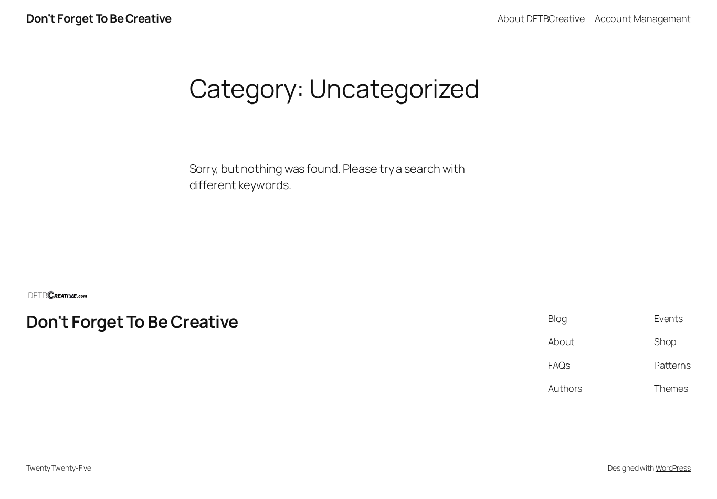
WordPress (673, 468)
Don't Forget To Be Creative (99, 18)
